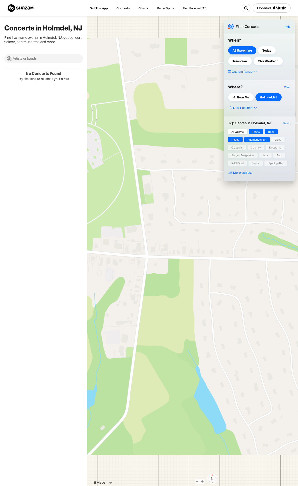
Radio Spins (165, 8)
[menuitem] (98, 8)
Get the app (99, 8)
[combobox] (44, 58)
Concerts (123, 8)
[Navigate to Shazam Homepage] (20, 8)
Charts (143, 8)
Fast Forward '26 (195, 8)
